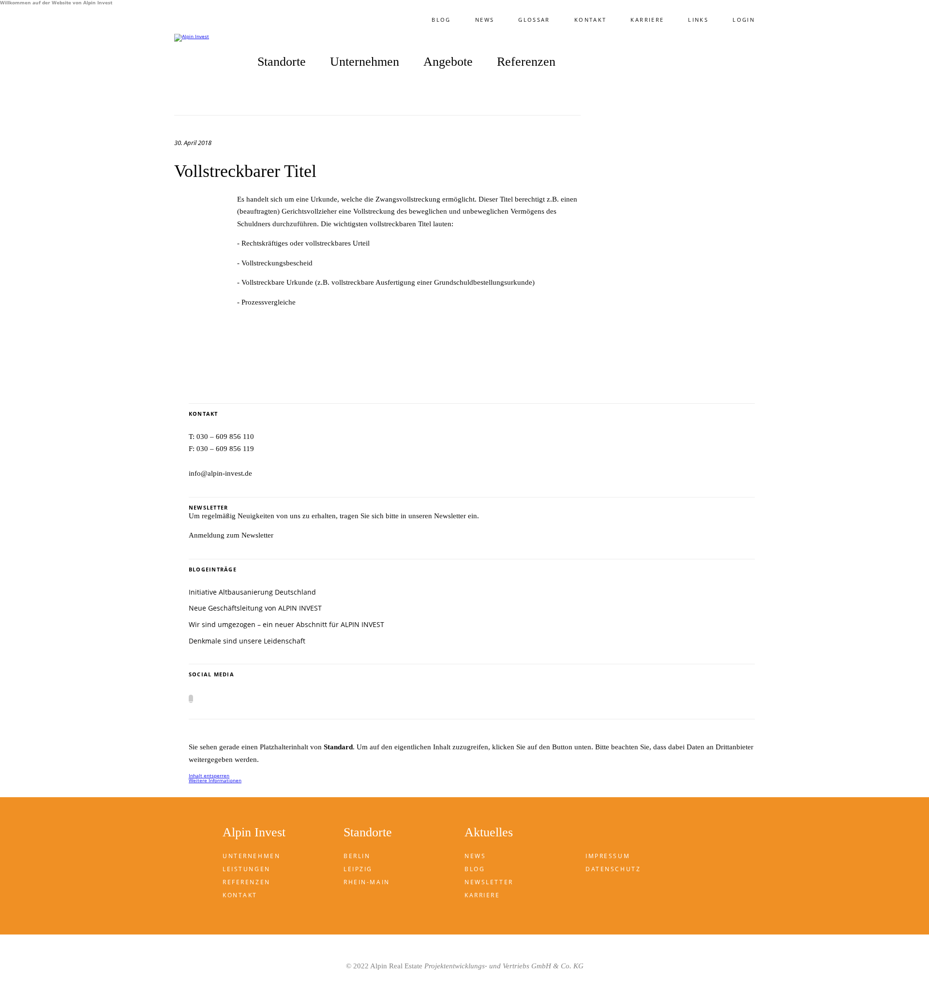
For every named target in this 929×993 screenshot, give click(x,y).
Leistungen (246, 869)
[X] (191, 699)
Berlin (357, 856)
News (484, 19)
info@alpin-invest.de (220, 473)
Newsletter (488, 882)
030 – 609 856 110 (225, 436)
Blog (441, 19)
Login (744, 19)
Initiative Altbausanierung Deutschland (252, 592)
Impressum (607, 856)
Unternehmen (251, 856)
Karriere (647, 19)
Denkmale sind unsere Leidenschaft (247, 640)
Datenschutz (613, 869)
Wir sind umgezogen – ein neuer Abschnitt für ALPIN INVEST (286, 624)
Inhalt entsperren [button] (209, 775)
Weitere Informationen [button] (215, 780)
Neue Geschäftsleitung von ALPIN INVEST (255, 608)
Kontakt (590, 19)
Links (698, 19)
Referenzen (526, 62)
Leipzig (358, 869)
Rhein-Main (367, 882)
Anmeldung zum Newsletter (231, 535)
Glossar (534, 19)
